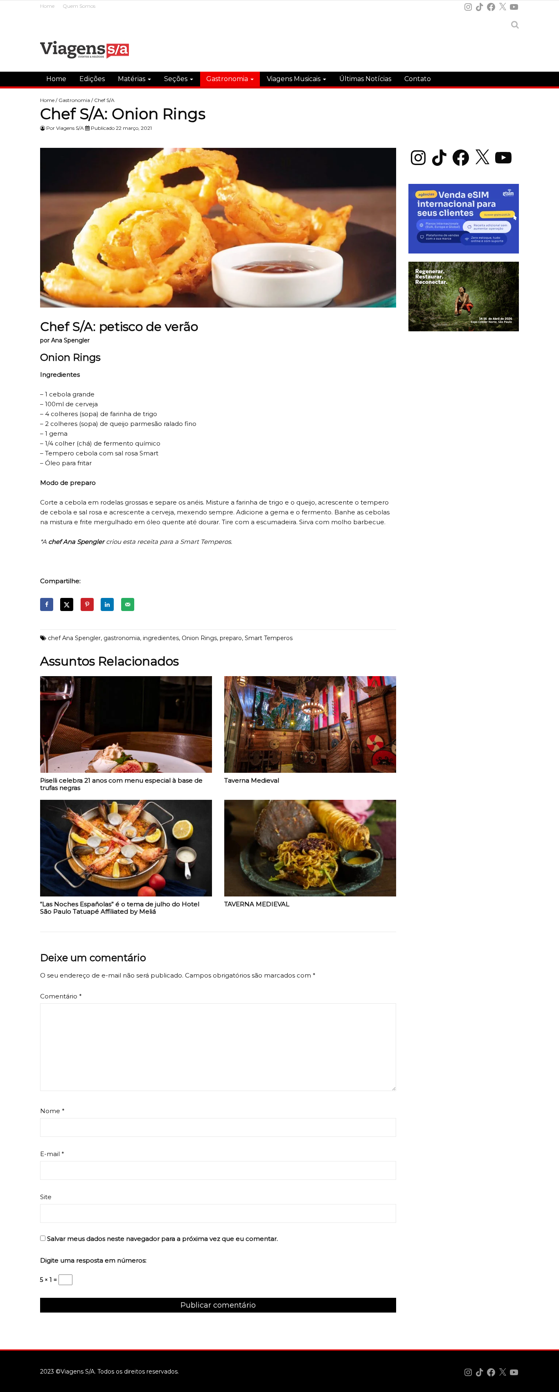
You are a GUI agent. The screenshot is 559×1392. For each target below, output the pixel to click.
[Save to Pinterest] (87, 604)
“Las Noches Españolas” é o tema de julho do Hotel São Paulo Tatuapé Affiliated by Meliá (119, 908)
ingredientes (161, 638)
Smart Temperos (269, 638)
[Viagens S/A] (84, 51)
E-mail (52, 1154)
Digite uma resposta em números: (93, 1260)
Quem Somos (79, 6)
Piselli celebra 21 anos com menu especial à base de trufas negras (121, 784)
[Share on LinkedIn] (107, 604)
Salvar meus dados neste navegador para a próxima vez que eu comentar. (162, 1239)
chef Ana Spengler (74, 638)
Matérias (132, 79)
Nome (52, 1111)
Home (47, 6)
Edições (92, 79)
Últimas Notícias (365, 79)
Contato (417, 79)
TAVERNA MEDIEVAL (256, 904)
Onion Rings (199, 638)
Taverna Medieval (251, 780)
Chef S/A (104, 100)
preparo (231, 638)
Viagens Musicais (294, 79)
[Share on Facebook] (46, 604)
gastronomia (122, 638)
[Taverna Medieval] (310, 726)
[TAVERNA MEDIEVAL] (310, 850)
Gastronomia (228, 79)
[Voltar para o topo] (548, 1381)
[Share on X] (66, 604)
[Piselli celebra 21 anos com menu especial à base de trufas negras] (126, 726)
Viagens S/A (70, 128)
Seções (176, 79)
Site (46, 1197)
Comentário (61, 996)
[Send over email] (127, 604)
